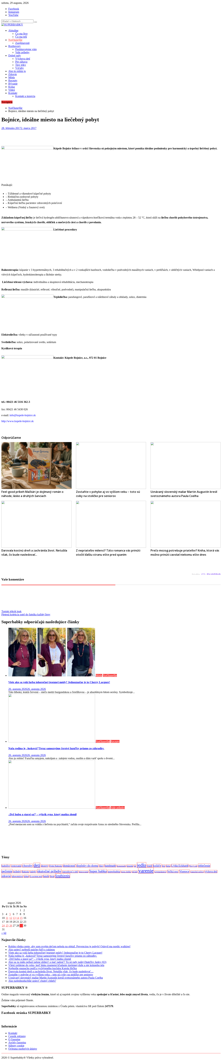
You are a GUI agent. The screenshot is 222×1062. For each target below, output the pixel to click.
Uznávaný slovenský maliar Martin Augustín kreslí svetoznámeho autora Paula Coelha (55, 977)
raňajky (33, 871)
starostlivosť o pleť (70, 871)
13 (14, 917)
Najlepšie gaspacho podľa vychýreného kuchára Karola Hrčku (42, 968)
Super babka (98, 871)
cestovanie (16, 866)
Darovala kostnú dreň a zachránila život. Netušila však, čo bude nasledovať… (50, 971)
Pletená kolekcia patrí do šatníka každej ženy (25, 614)
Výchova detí (22, 58)
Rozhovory (14, 46)
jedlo (141, 865)
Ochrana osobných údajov (22, 1048)
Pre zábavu (21, 61)
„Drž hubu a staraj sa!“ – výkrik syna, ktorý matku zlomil (42, 814)
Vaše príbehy (22, 52)
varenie (145, 870)
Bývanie (13, 83)
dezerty (44, 866)
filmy (101, 866)
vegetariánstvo (160, 872)
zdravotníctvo (17, 876)
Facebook (13, 8)
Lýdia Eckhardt (179, 865)
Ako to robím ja (17, 71)
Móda (11, 77)
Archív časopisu (17, 1042)
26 (10, 925)
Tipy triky (20, 64)
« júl (3, 933)
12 (10, 917)
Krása (11, 86)
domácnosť (69, 865)
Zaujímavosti (22, 43)
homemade (121, 866)
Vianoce (184, 871)
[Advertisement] (105, 840)
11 (7, 917)
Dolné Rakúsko (55, 866)
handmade (110, 865)
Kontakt (12, 93)
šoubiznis (62, 876)
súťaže (134, 872)
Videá (11, 89)
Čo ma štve (21, 33)
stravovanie (83, 872)
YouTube (13, 15)
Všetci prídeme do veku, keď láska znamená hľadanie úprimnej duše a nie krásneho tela (56, 965)
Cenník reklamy (17, 1036)
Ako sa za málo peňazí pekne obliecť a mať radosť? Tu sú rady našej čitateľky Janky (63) (57, 962)
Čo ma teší (21, 36)
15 (21, 917)
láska (168, 866)
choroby (27, 865)
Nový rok (193, 866)
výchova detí (211, 871)
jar (135, 866)
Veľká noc (172, 871)
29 (21, 925)
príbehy (17, 871)
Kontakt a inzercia (25, 96)
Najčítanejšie (15, 39)
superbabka (114, 871)
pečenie (7, 871)
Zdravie (12, 74)
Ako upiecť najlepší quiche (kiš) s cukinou (31, 949)
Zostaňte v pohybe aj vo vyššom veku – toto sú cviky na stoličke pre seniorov (50, 974)
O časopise (14, 1039)
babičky (6, 865)
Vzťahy (19, 68)
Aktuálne (13, 30)
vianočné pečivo (197, 872)
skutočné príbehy (49, 871)
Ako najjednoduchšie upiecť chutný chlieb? (32, 980)
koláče (157, 865)
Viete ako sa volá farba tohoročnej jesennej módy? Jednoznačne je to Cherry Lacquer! (59, 682)
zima (26, 876)
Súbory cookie (16, 1045)
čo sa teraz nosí (36, 876)
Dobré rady (14, 55)
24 (3, 925)
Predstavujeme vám (26, 49)
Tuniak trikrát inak (11, 611)
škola (52, 876)
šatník (46, 876)
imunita (130, 866)
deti (37, 865)
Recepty (12, 80)
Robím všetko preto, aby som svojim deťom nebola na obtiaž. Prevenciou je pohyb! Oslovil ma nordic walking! (69, 946)
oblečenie (204, 865)
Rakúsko (25, 871)
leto (163, 866)
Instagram (13, 11)
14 (17, 917)
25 (7, 925)
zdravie (6, 876)
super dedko (126, 872)
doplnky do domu (87, 865)
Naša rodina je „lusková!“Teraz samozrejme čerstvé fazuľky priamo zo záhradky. (56, 748)
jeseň (149, 866)
